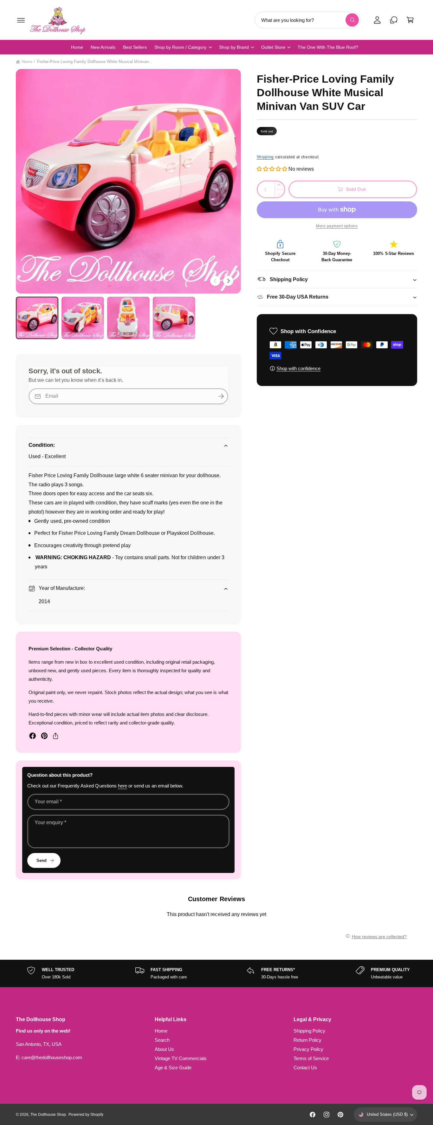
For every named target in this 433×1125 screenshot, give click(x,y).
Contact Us (305, 1067)
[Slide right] (228, 281)
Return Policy (307, 1040)
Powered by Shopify (85, 1114)
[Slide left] (215, 281)
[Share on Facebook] (33, 736)
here (122, 785)
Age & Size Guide (173, 1067)
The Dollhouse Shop (48, 1114)
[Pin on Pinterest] (44, 736)
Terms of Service (311, 1058)
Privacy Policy (308, 1049)
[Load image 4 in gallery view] (174, 318)
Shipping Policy (309, 1030)
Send (41, 860)
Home (27, 61)
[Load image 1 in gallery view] (37, 318)
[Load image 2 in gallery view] (82, 318)
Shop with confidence (298, 368)
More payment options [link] (337, 226)
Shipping (265, 157)
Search (162, 1040)
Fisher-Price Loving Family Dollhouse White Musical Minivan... (94, 61)
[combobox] (307, 20)
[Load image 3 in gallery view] (128, 318)
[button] (21, 20)
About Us (164, 1049)
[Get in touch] (393, 20)
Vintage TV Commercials (181, 1058)
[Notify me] (221, 396)
